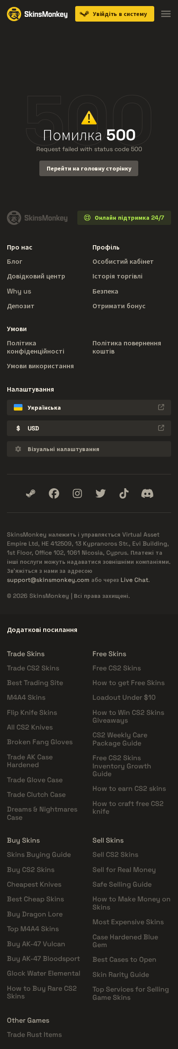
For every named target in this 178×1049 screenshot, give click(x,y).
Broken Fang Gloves (40, 741)
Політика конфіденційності (35, 346)
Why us (19, 291)
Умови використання (40, 365)
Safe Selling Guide (122, 884)
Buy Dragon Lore (35, 914)
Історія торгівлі (117, 276)
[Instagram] (77, 493)
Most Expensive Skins (128, 921)
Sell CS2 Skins (115, 854)
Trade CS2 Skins (33, 668)
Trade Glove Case (35, 779)
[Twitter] (100, 493)
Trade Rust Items (34, 1034)
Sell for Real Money (124, 869)
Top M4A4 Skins (33, 928)
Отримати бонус (119, 305)
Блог (14, 261)
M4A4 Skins (26, 697)
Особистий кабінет (123, 261)
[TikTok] (124, 493)
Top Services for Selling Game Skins (130, 993)
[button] (114, 14)
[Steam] (30, 493)
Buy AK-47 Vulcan (36, 943)
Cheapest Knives (34, 884)
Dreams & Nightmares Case (42, 813)
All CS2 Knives (30, 727)
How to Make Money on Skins (131, 902)
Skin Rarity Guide (120, 974)
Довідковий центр (36, 276)
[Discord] (147, 493)
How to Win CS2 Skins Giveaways (128, 716)
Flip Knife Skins (32, 712)
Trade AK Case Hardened (30, 760)
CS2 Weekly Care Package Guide (119, 738)
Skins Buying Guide (39, 854)
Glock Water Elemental (43, 973)
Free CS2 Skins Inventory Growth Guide (121, 765)
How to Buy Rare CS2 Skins (42, 992)
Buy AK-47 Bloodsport (43, 958)
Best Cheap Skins (35, 899)
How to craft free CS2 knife (128, 807)
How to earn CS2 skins (129, 788)
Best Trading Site (35, 682)
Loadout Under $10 (124, 697)
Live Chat (134, 580)
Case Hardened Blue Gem (125, 940)
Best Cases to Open (124, 959)
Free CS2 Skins (116, 668)
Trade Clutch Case (36, 794)
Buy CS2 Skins (30, 869)
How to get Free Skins (128, 682)
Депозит (21, 305)
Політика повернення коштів (126, 346)
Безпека (105, 291)
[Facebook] (54, 493)
